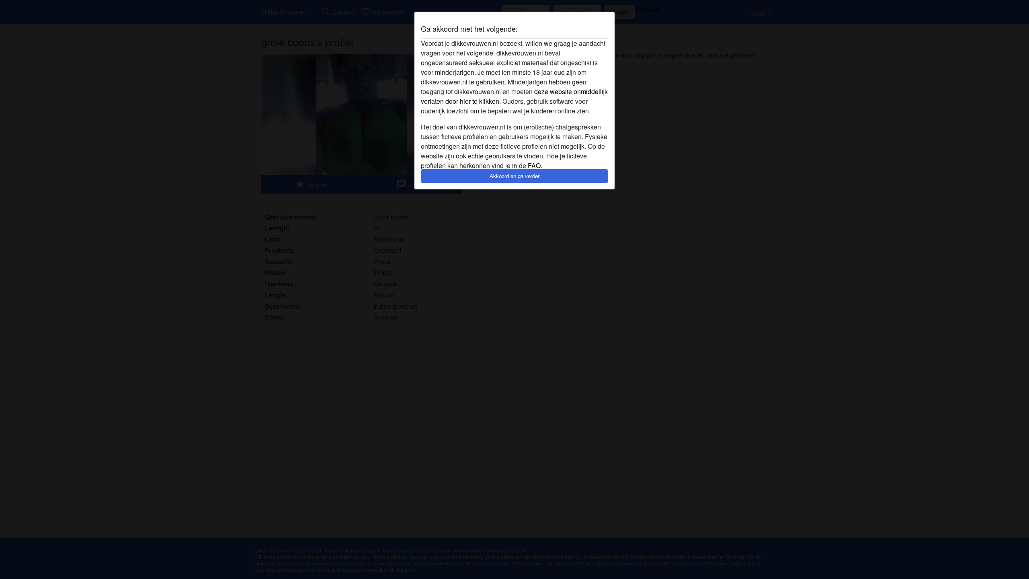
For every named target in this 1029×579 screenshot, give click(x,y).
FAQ (534, 165)
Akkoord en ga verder (514, 176)
